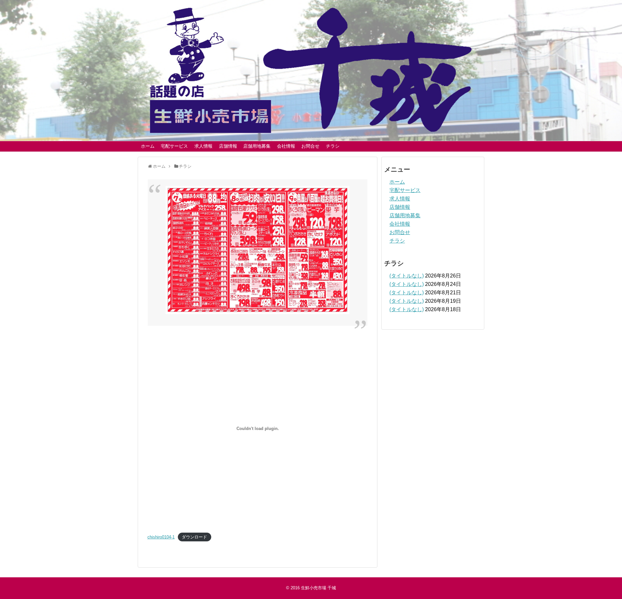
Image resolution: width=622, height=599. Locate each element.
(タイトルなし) (406, 275)
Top (606, 583)
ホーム (148, 146)
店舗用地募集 (257, 146)
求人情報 (203, 146)
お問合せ (310, 146)
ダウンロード (194, 537)
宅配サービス (174, 146)
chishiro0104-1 (161, 537)
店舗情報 (228, 146)
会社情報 (286, 146)
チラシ (333, 146)
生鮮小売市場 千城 (318, 587)
